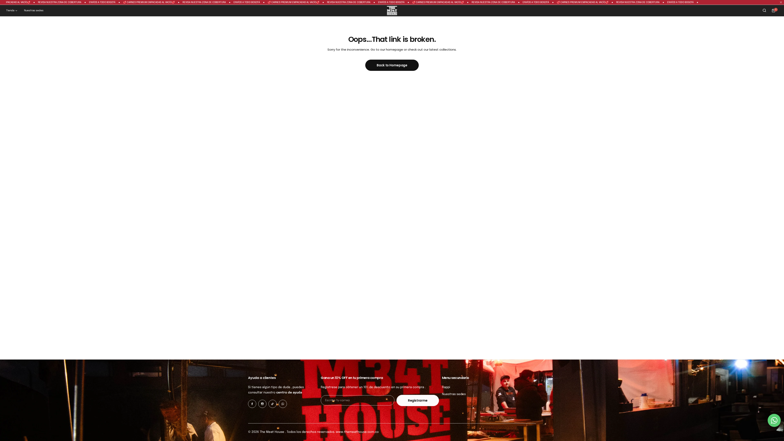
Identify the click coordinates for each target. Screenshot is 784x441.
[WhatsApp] (283, 404)
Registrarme (418, 400)
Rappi (446, 387)
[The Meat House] (392, 10)
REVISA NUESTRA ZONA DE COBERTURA (39, 2)
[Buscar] (764, 10)
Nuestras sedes (454, 394)
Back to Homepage (392, 65)
